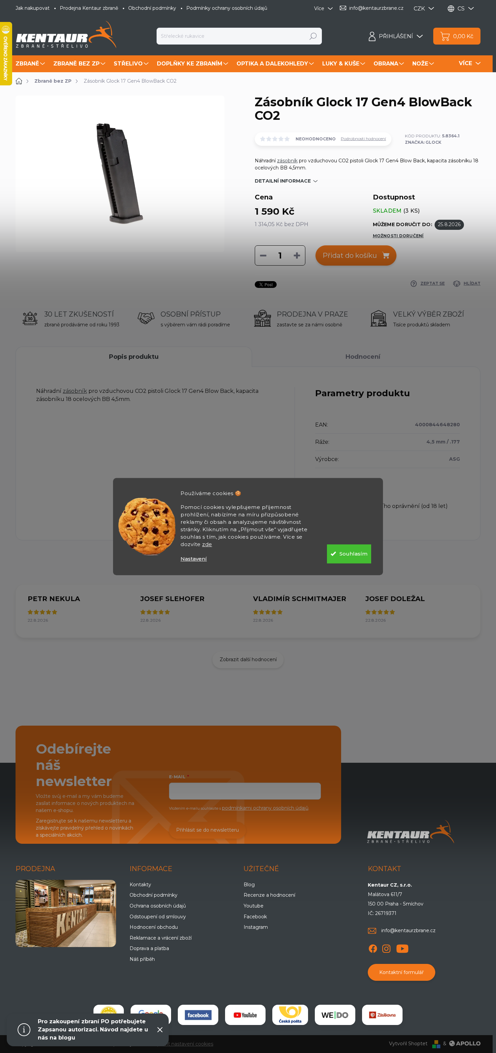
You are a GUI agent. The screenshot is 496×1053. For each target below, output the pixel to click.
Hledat (313, 36)
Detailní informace (283, 181)
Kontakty (140, 885)
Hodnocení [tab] (363, 356)
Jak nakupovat (33, 8)
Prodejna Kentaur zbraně (89, 8)
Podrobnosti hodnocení (363, 138)
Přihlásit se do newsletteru (207, 830)
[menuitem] (31, 63)
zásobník (287, 161)
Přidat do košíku (350, 255)
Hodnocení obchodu (154, 927)
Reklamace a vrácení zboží (161, 938)
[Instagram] (386, 947)
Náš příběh (142, 959)
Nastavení (194, 558)
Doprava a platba (149, 948)
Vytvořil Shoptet (408, 1044)
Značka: (423, 142)
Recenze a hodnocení (269, 895)
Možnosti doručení (398, 235)
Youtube (254, 906)
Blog (249, 885)
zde (207, 544)
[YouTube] (402, 947)
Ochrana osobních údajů (158, 906)
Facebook (255, 917)
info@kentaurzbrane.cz (408, 930)
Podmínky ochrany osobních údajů (226, 8)
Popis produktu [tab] (134, 356)
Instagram (256, 927)
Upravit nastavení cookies (183, 1044)
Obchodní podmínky (152, 8)
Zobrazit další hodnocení (248, 659)
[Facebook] (373, 947)
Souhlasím (353, 553)
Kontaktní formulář (401, 972)
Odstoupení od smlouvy (158, 917)
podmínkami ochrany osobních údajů (265, 808)
